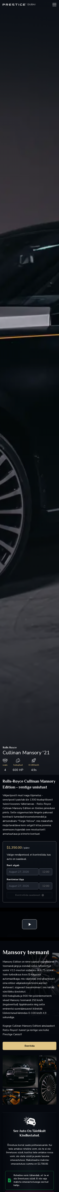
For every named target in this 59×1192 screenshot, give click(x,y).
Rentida (30, 1046)
